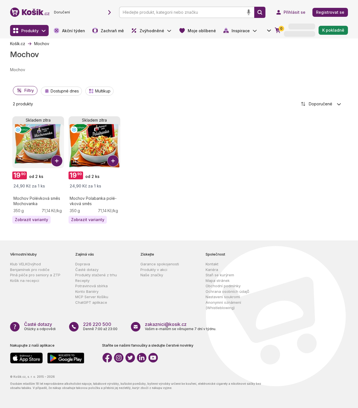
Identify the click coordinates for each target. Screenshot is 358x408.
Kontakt (212, 264)
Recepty (82, 280)
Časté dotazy (86, 269)
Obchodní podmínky (223, 286)
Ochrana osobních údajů (227, 291)
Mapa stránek (218, 280)
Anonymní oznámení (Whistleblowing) (223, 305)
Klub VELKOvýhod (25, 264)
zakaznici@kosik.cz (166, 324)
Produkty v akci (153, 269)
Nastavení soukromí (223, 297)
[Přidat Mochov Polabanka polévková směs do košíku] (113, 160)
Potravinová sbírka (91, 286)
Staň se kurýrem (220, 275)
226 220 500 (97, 324)
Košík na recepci (24, 280)
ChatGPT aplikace (91, 302)
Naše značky (151, 275)
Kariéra (212, 269)
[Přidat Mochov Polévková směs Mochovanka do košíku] (56, 160)
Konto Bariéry (86, 291)
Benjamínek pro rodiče (30, 269)
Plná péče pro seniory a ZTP (35, 275)
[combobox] (321, 104)
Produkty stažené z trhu (96, 275)
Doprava (82, 264)
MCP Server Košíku (91, 297)
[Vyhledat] (259, 12)
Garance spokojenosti (159, 264)
